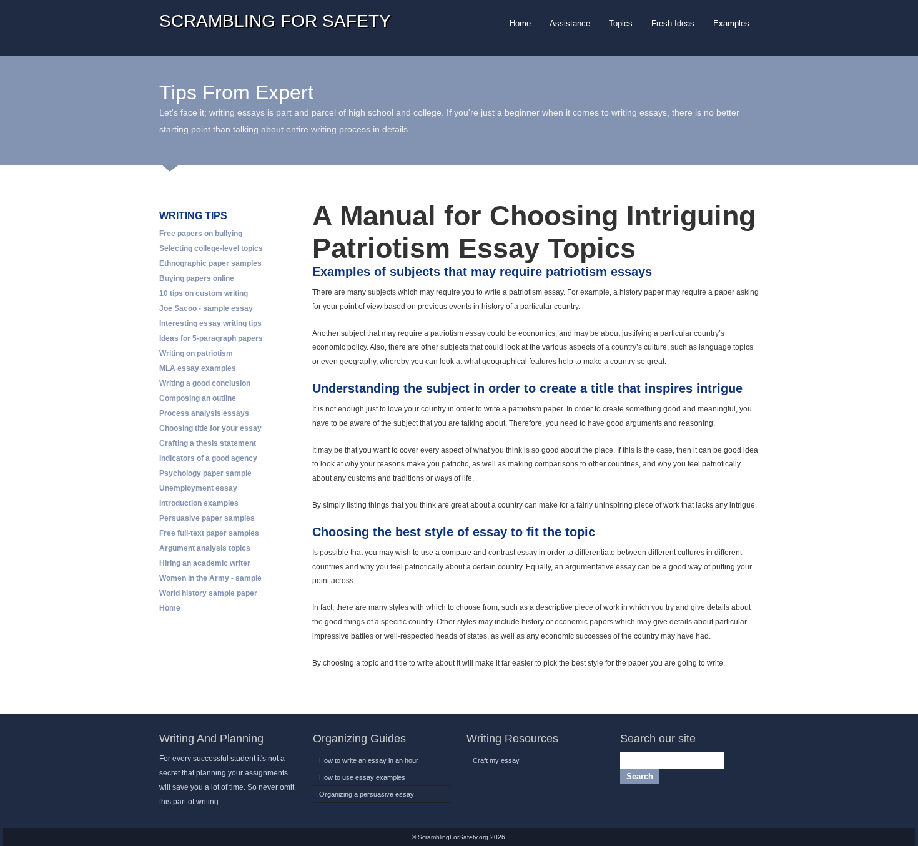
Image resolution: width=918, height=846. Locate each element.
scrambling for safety (275, 21)
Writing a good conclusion (204, 383)
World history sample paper (208, 593)
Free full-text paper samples (209, 533)
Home (169, 608)
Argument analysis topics (204, 548)
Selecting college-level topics (211, 248)
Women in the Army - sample (210, 578)
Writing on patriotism (196, 353)
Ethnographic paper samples (210, 263)
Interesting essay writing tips (210, 323)
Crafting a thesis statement (207, 443)
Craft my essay (496, 760)
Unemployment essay (198, 488)
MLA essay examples (197, 368)
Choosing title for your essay (210, 428)
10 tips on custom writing (203, 293)
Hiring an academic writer (204, 563)
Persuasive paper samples (207, 518)
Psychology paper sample (205, 473)
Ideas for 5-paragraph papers (211, 338)
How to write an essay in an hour (368, 760)
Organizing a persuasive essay (366, 794)
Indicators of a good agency (208, 458)
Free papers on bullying (200, 233)
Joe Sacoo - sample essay (206, 308)
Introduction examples (199, 503)
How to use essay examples (362, 777)
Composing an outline (197, 398)
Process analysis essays (204, 413)
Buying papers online (196, 278)
